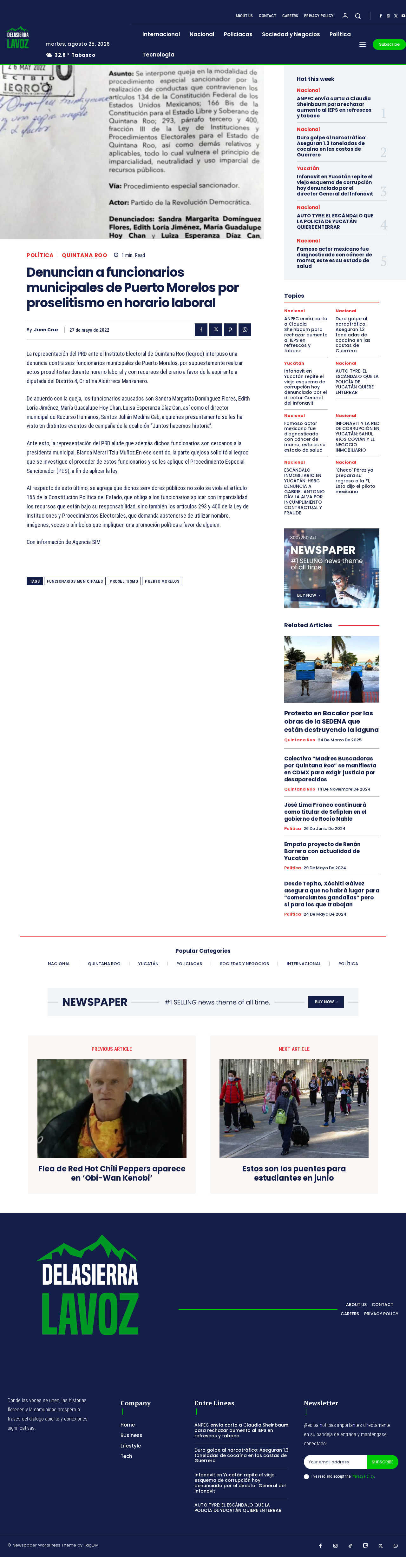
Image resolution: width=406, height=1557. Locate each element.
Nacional (308, 90)
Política (40, 255)
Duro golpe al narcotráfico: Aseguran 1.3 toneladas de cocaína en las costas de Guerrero (331, 146)
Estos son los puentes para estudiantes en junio (294, 1173)
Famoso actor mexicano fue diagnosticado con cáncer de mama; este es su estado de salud (334, 257)
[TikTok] (350, 1546)
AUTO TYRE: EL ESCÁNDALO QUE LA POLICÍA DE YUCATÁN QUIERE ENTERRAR (335, 221)
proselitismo (124, 581)
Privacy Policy (362, 1476)
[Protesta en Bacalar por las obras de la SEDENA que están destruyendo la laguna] (331, 669)
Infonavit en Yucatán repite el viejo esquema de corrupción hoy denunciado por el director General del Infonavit (335, 185)
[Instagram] (388, 16)
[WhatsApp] (245, 329)
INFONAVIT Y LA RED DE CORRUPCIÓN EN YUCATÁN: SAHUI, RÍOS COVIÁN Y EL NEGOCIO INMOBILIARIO (357, 436)
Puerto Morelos (162, 581)
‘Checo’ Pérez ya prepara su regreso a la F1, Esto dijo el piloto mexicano (355, 480)
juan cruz (46, 330)
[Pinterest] (230, 329)
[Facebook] (380, 16)
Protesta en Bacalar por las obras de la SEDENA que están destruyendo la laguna (331, 721)
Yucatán (308, 168)
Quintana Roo (84, 255)
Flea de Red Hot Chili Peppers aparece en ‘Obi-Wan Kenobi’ (112, 1173)
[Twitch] (366, 1546)
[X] (396, 16)
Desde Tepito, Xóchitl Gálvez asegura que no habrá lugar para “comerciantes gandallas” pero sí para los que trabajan (331, 894)
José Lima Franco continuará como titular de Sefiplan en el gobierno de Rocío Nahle (325, 812)
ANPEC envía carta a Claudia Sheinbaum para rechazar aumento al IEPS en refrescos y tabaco (334, 107)
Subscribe (383, 1462)
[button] (357, 15)
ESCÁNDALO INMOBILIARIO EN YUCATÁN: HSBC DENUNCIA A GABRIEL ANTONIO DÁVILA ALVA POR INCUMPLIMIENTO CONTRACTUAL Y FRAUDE (304, 491)
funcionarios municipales (75, 581)
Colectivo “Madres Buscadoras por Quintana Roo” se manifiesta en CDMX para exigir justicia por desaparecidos (330, 769)
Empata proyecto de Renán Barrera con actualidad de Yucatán (322, 851)
